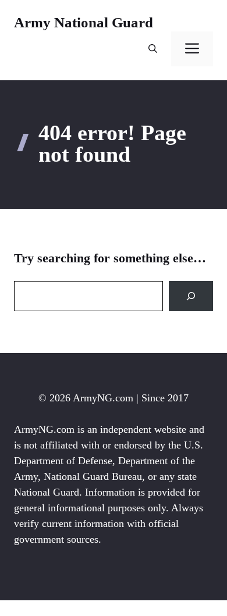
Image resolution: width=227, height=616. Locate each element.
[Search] (191, 296)
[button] (152, 48)
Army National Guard (83, 22)
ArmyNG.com (103, 398)
